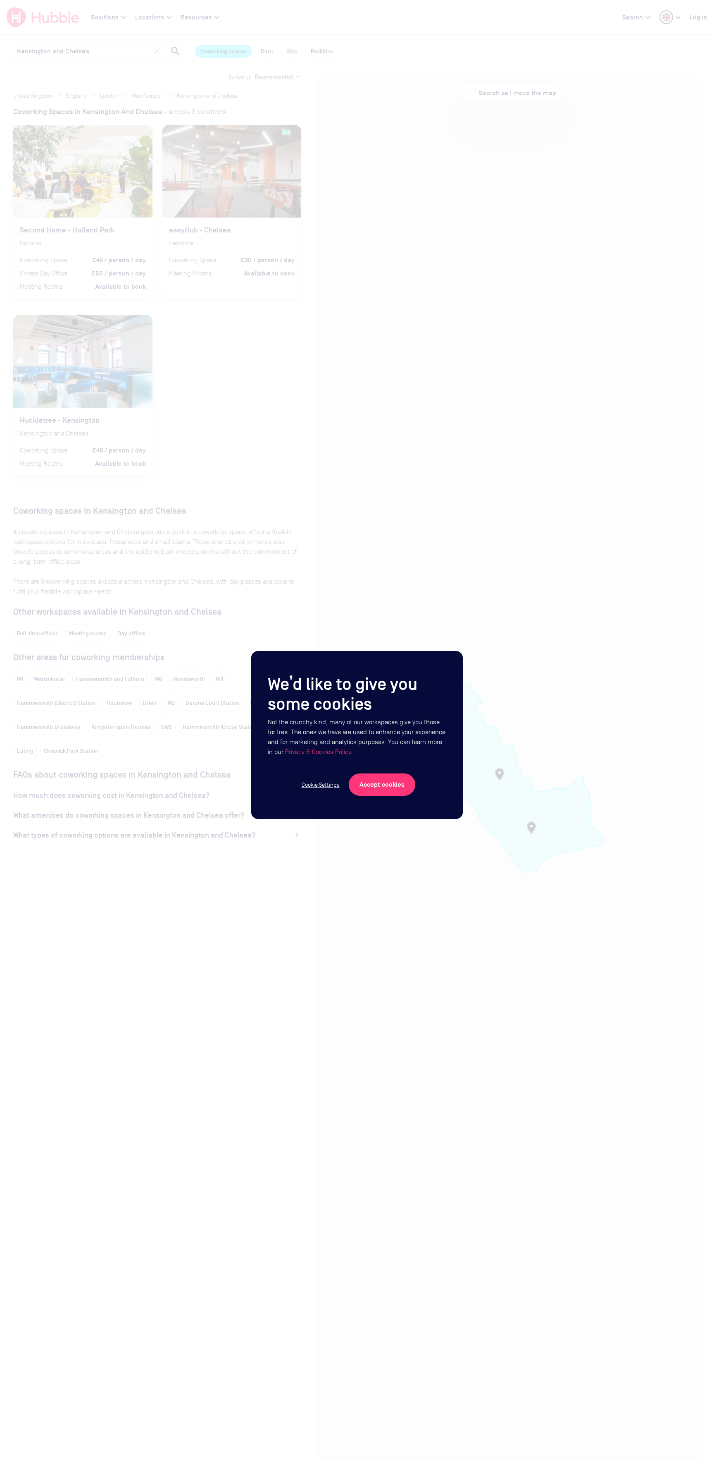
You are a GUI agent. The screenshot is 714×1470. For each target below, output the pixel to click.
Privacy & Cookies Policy (318, 751)
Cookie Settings (321, 784)
